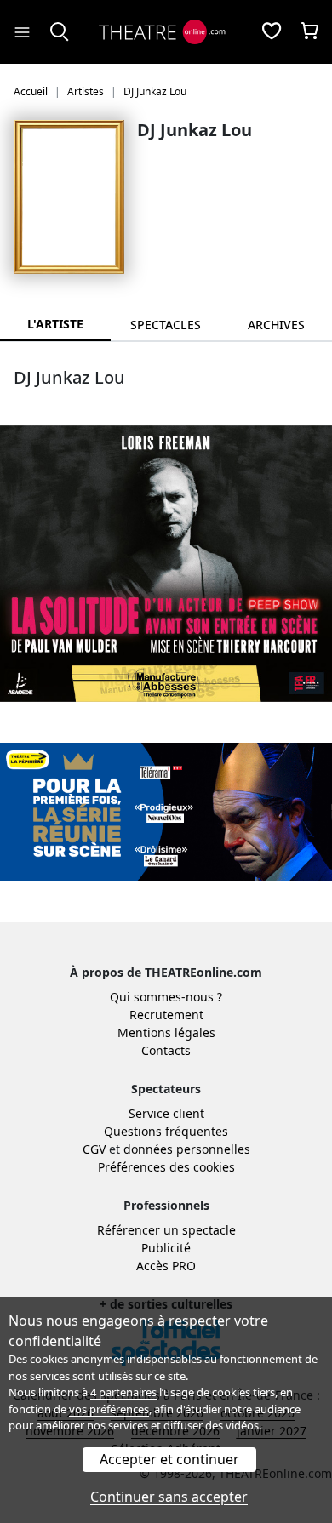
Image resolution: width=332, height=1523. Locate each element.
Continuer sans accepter (169, 1496)
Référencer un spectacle (166, 1230)
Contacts (166, 1050)
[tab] (166, 324)
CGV (94, 1149)
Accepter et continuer (169, 1459)
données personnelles (186, 1149)
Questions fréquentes (166, 1131)
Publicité (166, 1248)
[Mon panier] (309, 32)
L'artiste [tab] (55, 324)
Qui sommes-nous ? (166, 997)
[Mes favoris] (271, 32)
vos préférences (109, 1409)
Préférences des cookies (166, 1167)
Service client (166, 1113)
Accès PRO (166, 1266)
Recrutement (166, 1015)
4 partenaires (123, 1392)
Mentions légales (166, 1032)
